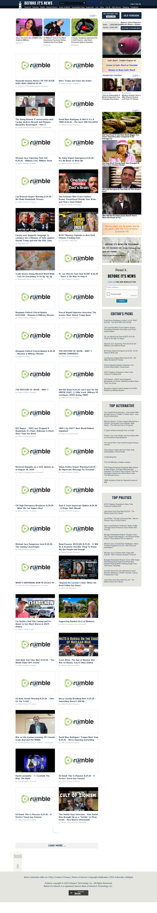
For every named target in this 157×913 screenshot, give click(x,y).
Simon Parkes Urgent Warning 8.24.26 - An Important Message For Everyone (78, 468)
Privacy (66, 877)
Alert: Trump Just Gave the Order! (75, 80)
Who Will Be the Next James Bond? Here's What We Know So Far (119, 216)
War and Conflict (37, 279)
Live (96, 7)
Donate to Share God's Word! (122, 70)
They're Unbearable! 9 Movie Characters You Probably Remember (111, 97)
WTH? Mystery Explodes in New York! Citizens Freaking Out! (77, 236)
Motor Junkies (29, 629)
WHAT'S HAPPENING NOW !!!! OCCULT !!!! (34, 582)
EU (28, 243)
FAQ (51, 877)
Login (132, 4)
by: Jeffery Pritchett (65, 83)
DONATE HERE (111, 16)
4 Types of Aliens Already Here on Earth (119, 430)
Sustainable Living (78, 7)
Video (102, 7)
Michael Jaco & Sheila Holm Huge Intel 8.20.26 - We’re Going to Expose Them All (120, 554)
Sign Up (138, 4)
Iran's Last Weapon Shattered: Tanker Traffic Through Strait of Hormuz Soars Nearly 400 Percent (120, 527)
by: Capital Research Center (25, 127)
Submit (122, 301)
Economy (35, 7)
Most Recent (116, 7)
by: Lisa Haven (64, 240)
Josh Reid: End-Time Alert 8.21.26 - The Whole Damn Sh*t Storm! (119, 581)
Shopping (126, 7)
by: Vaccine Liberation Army (68, 624)
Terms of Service (79, 877)
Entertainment (73, 434)
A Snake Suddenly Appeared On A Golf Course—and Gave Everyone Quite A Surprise (84, 40)
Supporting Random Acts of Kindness (77, 621)
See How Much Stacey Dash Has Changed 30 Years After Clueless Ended (120, 164)
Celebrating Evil (110, 457)
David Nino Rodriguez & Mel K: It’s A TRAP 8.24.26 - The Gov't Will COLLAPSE (78, 120)
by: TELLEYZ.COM (21, 86)
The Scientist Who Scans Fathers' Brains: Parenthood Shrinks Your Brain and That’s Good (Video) (77, 199)
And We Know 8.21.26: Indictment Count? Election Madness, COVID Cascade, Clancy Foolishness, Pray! (120, 573)
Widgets (129, 877)
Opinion (27, 356)
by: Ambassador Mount (23, 279)
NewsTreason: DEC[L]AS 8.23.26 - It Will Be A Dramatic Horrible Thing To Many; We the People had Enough (78, 547)
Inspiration (90, 7)
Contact (58, 877)
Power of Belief (64, 7)
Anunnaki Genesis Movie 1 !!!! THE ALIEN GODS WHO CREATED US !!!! (34, 82)
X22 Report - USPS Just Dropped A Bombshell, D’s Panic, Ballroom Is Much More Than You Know (34, 431)
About (26, 877)
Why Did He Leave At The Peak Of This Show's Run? (121, 190)
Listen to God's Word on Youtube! (121, 65)
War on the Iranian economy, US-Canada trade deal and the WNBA (35, 738)
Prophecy (76, 83)
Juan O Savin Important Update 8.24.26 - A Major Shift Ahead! (78, 507)
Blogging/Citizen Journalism (39, 86)
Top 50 (108, 7)
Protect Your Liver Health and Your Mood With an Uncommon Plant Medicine (121, 436)
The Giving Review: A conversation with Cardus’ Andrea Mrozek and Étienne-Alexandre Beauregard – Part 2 (34, 122)
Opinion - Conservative (43, 127)
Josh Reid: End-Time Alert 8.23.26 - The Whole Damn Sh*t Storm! (34, 661)
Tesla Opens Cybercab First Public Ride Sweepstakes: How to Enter (119, 451)
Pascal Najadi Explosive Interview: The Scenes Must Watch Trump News (77, 313)
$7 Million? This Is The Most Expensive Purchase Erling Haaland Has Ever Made (55, 40)
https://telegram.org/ (131, 248)
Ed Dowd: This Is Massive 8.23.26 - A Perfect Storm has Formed (77, 777)
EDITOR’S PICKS (122, 313)
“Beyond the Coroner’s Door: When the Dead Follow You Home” (77, 584)
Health (42, 7)
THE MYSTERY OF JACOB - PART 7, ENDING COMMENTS (75, 352)
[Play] (121, 45)
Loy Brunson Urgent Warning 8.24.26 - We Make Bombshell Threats (34, 198)
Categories (134, 7)
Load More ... (56, 845)
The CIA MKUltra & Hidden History (117, 462)
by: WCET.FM (63, 588)
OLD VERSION (131, 15)
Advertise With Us (39, 877)
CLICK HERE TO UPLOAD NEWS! (131, 28)
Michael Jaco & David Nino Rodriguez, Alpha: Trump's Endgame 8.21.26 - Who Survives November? (121, 545)
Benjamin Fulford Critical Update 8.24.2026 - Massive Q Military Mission (34, 313)
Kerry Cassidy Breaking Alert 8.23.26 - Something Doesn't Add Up (77, 700)
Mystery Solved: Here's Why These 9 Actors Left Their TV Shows (131, 97)
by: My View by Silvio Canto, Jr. (26, 742)
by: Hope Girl (63, 434)
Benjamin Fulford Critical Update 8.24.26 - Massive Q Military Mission (35, 352)
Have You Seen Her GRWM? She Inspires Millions (29, 39)
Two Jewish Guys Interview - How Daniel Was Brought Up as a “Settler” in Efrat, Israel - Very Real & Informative (78, 817)
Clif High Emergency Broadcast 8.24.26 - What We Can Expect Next (34, 507)
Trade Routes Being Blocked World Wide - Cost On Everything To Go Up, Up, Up (35, 275)
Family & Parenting (74, 205)
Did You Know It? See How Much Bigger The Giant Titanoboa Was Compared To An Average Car (120, 137)
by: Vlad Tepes (20, 243)
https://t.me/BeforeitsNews (114, 255)
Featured (27, 7)
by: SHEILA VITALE (65, 356)
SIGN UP (111, 282)
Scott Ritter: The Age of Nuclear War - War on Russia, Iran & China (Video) (78, 661)
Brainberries (19, 43)
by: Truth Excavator (22, 781)
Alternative (73, 240)
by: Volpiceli (19, 356)
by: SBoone (63, 205)
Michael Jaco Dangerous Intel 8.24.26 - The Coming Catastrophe (34, 545)
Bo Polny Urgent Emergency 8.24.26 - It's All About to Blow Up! (77, 159)
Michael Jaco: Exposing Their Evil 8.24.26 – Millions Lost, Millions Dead (33, 159)
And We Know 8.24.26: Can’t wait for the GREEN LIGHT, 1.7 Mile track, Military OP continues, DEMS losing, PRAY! (78, 392)
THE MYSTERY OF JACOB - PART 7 (31, 389)
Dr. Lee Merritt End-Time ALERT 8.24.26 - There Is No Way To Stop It (78, 275)
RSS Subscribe (117, 877)
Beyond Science (52, 7)
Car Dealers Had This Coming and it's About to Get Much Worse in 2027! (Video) (33, 624)
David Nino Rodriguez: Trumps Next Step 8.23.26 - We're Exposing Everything (78, 738)
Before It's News (38, 3)
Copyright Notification (98, 877)
